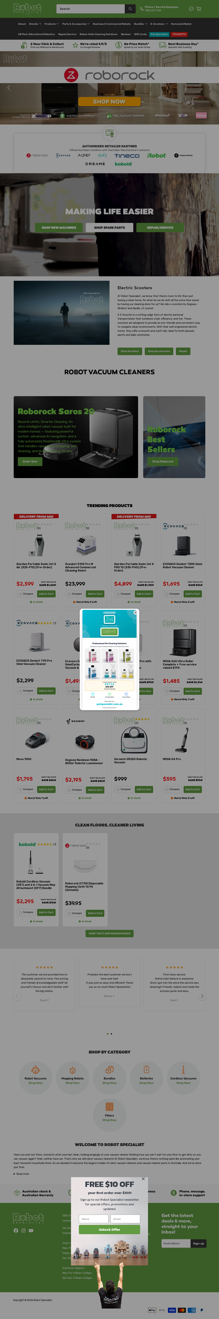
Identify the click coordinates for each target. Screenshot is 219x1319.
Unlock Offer (109, 1229)
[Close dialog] (143, 1179)
